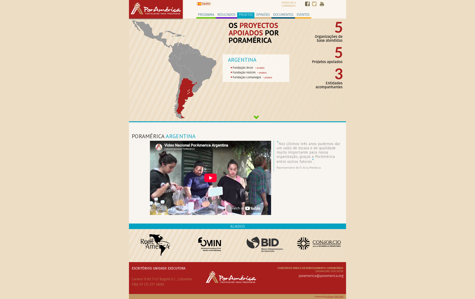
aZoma (330, 296)
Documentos (283, 15)
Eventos (303, 15)
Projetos (246, 15)
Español (205, 3)
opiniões (263, 15)
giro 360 (339, 296)
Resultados (226, 15)
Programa (206, 15)
